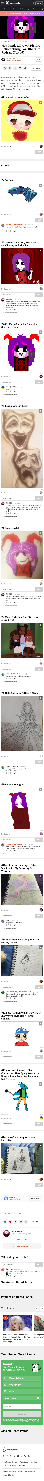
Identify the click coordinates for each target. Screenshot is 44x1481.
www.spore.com (5, 1114)
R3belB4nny (11, 58)
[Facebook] (3, 1456)
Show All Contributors (22, 1246)
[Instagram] (7, 1456)
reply (14, 231)
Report (41, 142)
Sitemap (22, 1465)
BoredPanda (13, 3)
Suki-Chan (9, 1269)
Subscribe (22, 1414)
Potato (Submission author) (16, 224)
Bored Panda (10, 1449)
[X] (14, 1456)
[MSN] (25, 1456)
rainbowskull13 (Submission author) (19, 992)
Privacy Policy (30, 1471)
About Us (34, 1462)
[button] (37, 1309)
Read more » (22, 1239)
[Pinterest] (11, 1456)
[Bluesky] (18, 1456)
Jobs (4, 1465)
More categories (11, 1398)
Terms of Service (9, 1475)
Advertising (24, 1462)
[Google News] (29, 1456)
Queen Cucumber (12, 674)
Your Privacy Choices (10, 1462)
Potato (8, 920)
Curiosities (6, 42)
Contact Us (12, 1465)
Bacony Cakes (11, 387)
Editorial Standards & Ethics (12, 1471)
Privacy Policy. (36, 1421)
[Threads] (21, 1456)
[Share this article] (40, 102)
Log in (39, 3)
